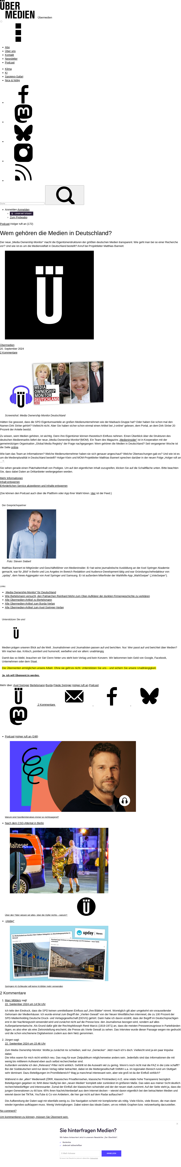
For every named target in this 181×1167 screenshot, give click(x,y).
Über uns (10, 51)
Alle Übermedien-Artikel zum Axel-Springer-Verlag (34, 607)
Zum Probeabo (18, 217)
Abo (7, 47)
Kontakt (9, 54)
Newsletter (11, 58)
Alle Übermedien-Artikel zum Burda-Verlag (30, 603)
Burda (49, 685)
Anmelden (23, 209)
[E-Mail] (74, 704)
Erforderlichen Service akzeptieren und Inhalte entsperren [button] (33, 485)
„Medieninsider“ (128, 439)
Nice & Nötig (12, 80)
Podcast (10, 62)
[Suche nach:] (22, 203)
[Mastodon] (18, 724)
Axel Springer (21, 685)
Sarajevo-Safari (14, 76)
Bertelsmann (37, 685)
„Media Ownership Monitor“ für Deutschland (30, 592)
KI (6, 72)
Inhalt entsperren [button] (10, 481)
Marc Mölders (13, 1000)
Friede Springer (62, 685)
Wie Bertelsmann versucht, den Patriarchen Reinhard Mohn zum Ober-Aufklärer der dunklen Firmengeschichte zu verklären (77, 596)
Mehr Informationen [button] (11, 478)
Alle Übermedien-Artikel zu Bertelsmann (28, 599)
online (14, 447)
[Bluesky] (149, 704)
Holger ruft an (80, 685)
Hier (93, 493)
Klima (8, 68)
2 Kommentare (8, 352)
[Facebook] (112, 704)
